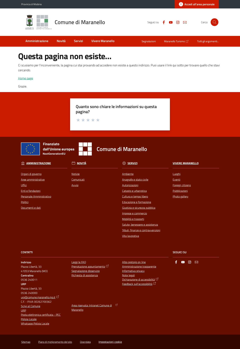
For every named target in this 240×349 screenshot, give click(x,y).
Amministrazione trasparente (139, 266)
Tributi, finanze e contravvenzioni (141, 230)
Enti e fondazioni (30, 191)
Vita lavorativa (130, 236)
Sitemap (25, 342)
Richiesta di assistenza (85, 275)
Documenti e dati (31, 208)
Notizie (76, 174)
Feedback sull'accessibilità (137, 284)
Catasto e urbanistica (134, 191)
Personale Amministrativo (36, 196)
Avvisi (75, 185)
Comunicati (78, 179)
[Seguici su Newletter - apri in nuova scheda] (183, 22)
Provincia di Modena (31, 4)
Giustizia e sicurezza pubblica (138, 208)
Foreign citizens (182, 185)
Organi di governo (31, 174)
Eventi (176, 179)
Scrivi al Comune (30, 306)
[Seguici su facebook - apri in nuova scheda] (162, 22)
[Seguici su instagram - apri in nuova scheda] (176, 22)
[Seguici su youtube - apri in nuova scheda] (169, 22)
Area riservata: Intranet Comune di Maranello (92, 307)
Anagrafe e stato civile (135, 179)
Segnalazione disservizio (86, 271)
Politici (24, 202)
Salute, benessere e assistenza (140, 224)
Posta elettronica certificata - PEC (41, 315)
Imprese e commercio (134, 213)
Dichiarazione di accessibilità (138, 279)
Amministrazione (38, 163)
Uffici (24, 185)
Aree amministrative (33, 179)
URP (23, 310)
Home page (25, 78)
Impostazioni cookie (110, 342)
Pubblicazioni (180, 191)
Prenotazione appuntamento (88, 266)
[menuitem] (37, 41)
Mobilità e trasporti (133, 219)
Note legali (128, 275)
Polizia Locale (29, 319)
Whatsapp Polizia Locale (35, 323)
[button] (214, 22)
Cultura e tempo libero (135, 196)
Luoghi (176, 174)
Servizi (133, 163)
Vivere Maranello (186, 163)
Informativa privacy (133, 271)
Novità (81, 163)
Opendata (85, 342)
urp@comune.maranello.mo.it (38, 297)
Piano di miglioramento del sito (55, 342)
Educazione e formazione (136, 202)
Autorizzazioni (130, 185)
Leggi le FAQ (79, 262)
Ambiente (128, 174)
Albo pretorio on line (134, 262)
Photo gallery (180, 196)
